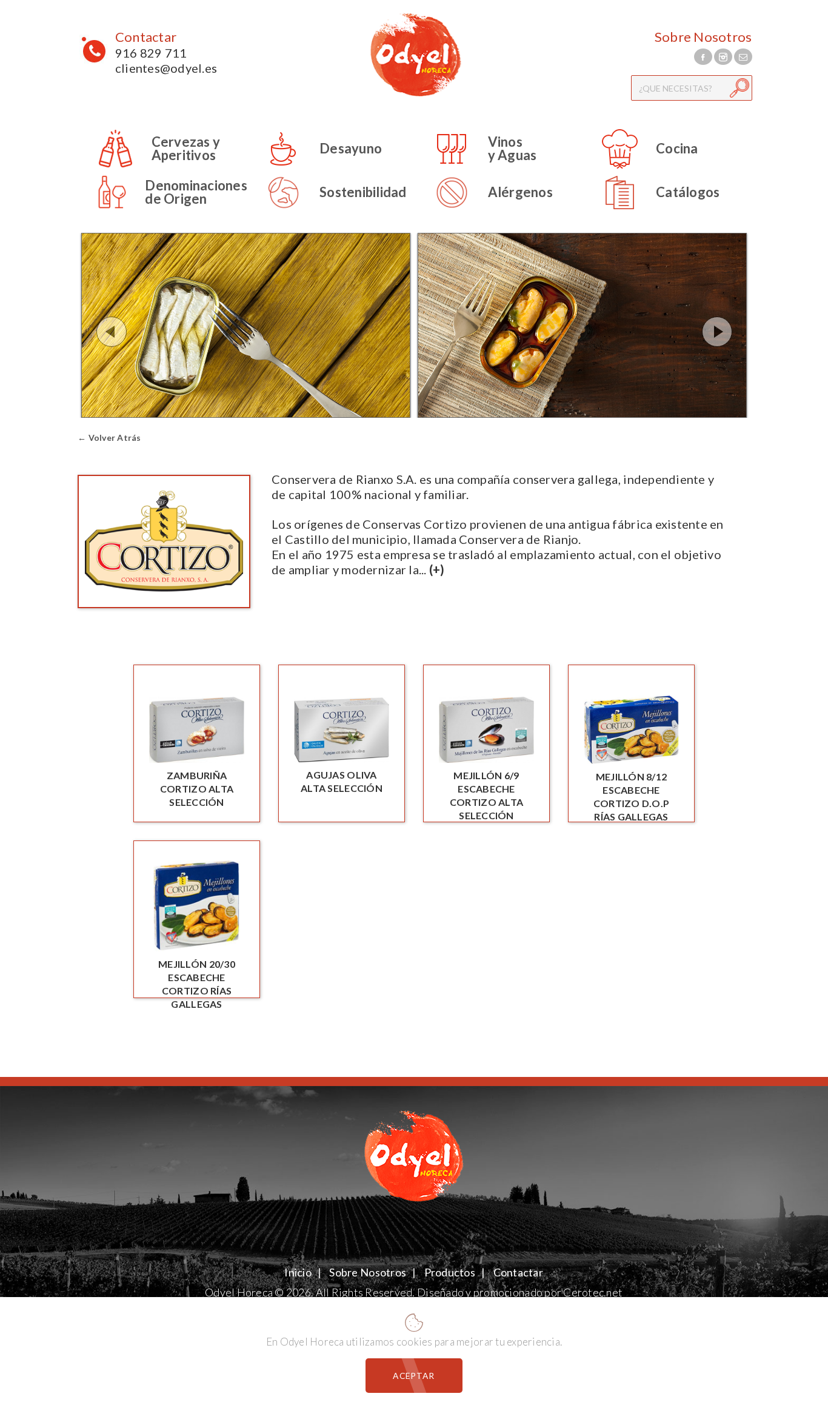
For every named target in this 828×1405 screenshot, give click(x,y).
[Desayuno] (314, 166)
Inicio (298, 1272)
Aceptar (414, 1375)
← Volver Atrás (109, 437)
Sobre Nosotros (703, 37)
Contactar (145, 37)
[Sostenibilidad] (327, 210)
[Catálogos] (651, 210)
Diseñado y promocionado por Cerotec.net (520, 1292)
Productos (449, 1272)
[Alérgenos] (484, 210)
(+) (437, 569)
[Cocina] (641, 166)
